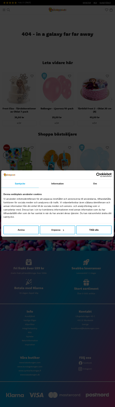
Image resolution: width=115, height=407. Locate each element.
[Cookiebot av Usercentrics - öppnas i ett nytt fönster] (98, 175)
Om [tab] (95, 183)
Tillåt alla (94, 230)
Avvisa (21, 230)
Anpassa (55, 230)
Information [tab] (57, 183)
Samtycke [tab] (20, 183)
